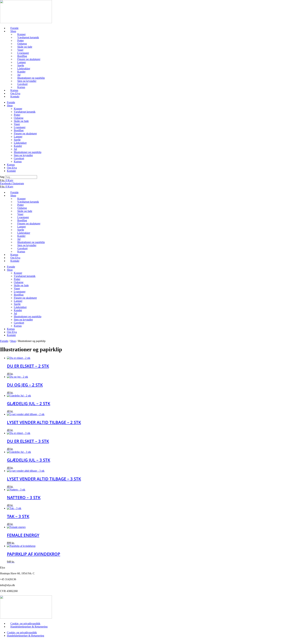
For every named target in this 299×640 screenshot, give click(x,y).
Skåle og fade (24, 46)
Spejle (20, 65)
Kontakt (14, 96)
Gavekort (22, 84)
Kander (21, 71)
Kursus (21, 87)
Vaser (20, 49)
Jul (18, 74)
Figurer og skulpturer (28, 59)
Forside (14, 28)
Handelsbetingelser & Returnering (29, 626)
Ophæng (22, 43)
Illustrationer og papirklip (31, 77)
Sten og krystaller (26, 80)
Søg (2, 176)
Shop (13, 31)
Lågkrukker (23, 68)
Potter (20, 40)
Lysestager (23, 52)
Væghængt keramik (28, 37)
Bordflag (22, 56)
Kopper (21, 34)
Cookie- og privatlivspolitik (25, 623)
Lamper (21, 62)
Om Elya (15, 93)
